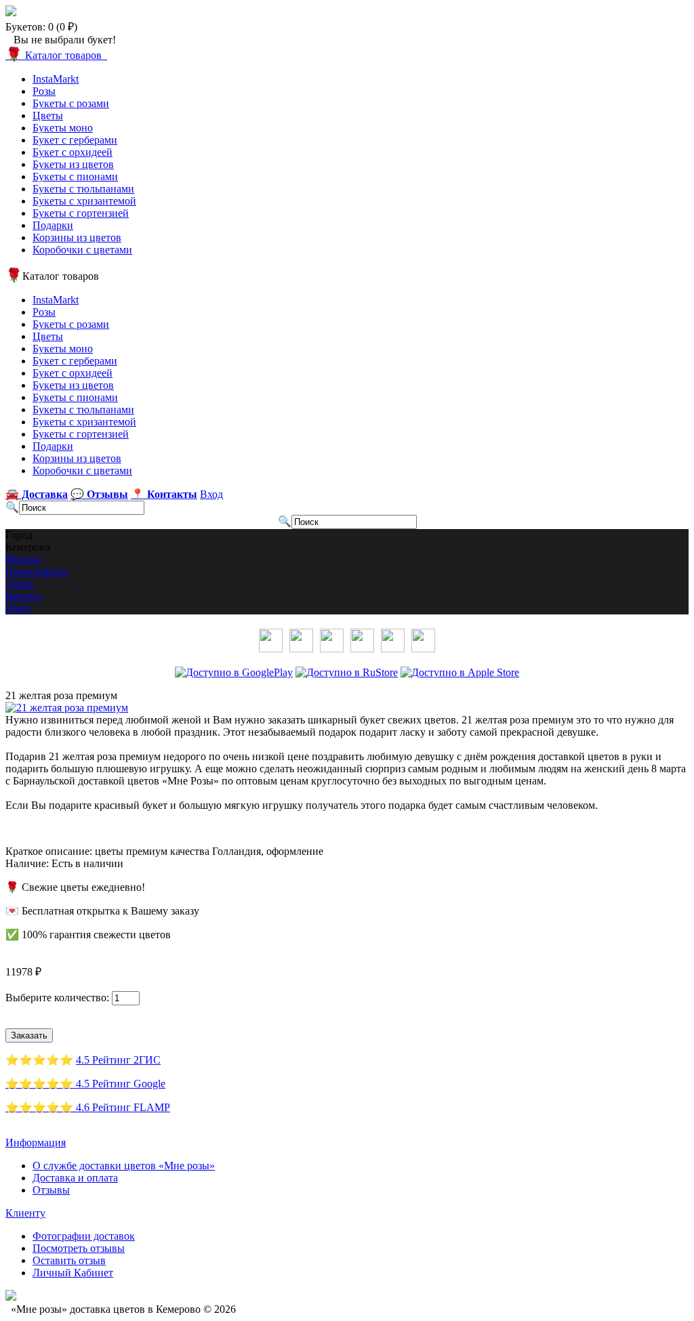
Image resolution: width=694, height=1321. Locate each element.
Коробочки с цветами (82, 249)
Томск (19, 583)
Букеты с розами (71, 103)
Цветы (48, 115)
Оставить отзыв (69, 1260)
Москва (23, 559)
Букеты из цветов (73, 164)
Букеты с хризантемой (84, 201)
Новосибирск (36, 571)
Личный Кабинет (73, 1272)
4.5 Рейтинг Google (120, 1083)
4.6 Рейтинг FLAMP (123, 1107)
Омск (17, 608)
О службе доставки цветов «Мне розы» (124, 1165)
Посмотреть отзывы (79, 1248)
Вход (211, 494)
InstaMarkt (56, 79)
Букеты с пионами (75, 176)
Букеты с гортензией (81, 213)
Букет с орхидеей (73, 152)
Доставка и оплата (75, 1177)
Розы (44, 91)
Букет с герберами (75, 140)
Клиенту (25, 1213)
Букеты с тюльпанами (83, 188)
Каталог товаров (56, 55)
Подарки (53, 225)
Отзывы (51, 1190)
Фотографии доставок (84, 1236)
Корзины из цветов (77, 237)
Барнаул (23, 596)
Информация (35, 1142)
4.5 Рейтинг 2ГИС (118, 1060)
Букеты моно (63, 127)
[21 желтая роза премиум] (66, 707)
